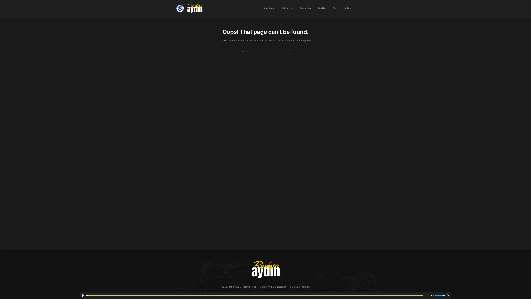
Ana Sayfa (269, 8)
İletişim (347, 8)
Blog (335, 8)
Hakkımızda (287, 8)
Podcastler (305, 8)
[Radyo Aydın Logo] (195, 8)
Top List (322, 8)
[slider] (254, 295)
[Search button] (289, 51)
